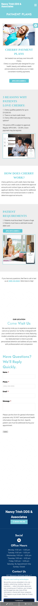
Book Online (19, 522)
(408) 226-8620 (14, 281)
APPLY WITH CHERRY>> (19, 81)
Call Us (10, 604)
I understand (19, 600)
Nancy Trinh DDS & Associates (11, 5)
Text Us (29, 604)
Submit (5, 431)
